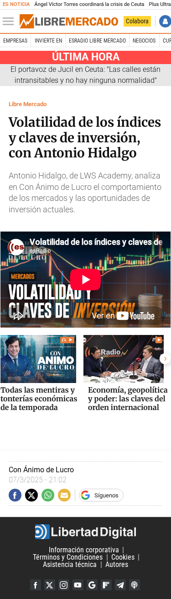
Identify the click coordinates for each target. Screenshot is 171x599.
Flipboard (106, 584)
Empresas (15, 41)
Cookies (123, 557)
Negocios (144, 41)
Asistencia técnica (70, 564)
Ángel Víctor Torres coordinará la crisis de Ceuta (89, 4)
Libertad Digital (85, 531)
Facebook (35, 584)
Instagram (63, 584)
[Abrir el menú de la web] (10, 21)
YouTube (78, 584)
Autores (116, 564)
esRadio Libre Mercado (97, 41)
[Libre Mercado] (68, 21)
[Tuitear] (31, 495)
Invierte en (48, 41)
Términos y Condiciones (68, 557)
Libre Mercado (28, 104)
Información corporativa (84, 549)
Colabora (137, 21)
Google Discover (92, 584)
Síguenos (106, 495)
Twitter (49, 584)
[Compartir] (15, 495)
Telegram (120, 584)
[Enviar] (47, 495)
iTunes (134, 584)
